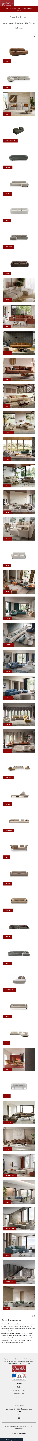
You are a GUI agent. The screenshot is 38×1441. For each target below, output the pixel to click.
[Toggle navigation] (34, 3)
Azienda (19, 1384)
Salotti (24, 8)
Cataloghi (19, 1397)
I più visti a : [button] (19, 28)
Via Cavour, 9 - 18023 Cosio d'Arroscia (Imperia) (19, 1410)
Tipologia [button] (32, 23)
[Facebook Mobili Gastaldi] (19, 1414)
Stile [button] (26, 23)
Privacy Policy (19, 1406)
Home (7, 8)
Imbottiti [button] (11, 23)
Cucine (19, 1387)
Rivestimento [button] (19, 23)
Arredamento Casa (15, 8)
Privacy (3, 1440)
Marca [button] (5, 23)
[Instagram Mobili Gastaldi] (19, 1418)
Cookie (8, 1440)
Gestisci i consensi (17, 1440)
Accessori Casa (19, 1393)
